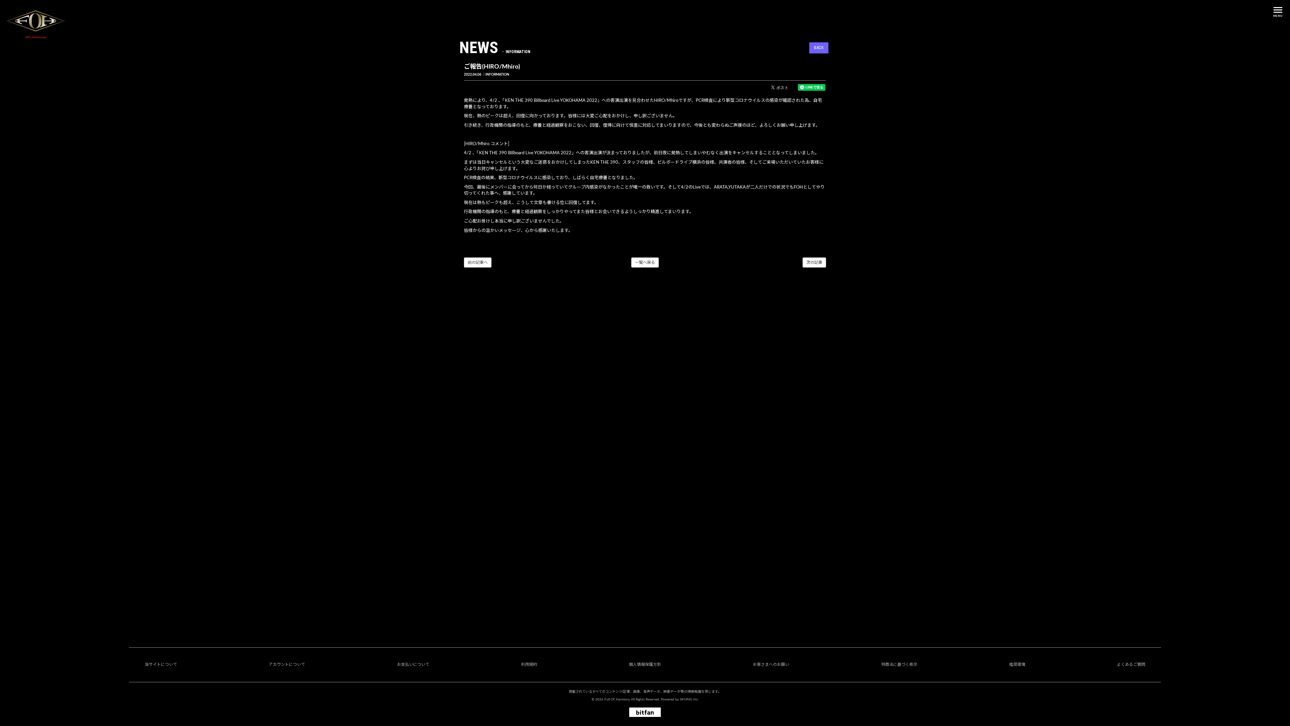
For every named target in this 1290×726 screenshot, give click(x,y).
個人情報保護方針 (645, 664)
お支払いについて (413, 664)
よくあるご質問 (1131, 664)
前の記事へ (478, 262)
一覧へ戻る (645, 262)
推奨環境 (1017, 664)
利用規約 (529, 664)
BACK (819, 47)
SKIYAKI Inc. (689, 699)
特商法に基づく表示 (899, 664)
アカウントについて (287, 664)
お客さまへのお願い (771, 664)
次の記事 (814, 262)
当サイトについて (161, 664)
